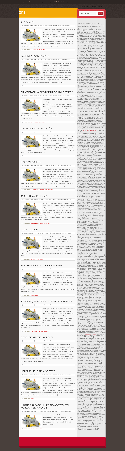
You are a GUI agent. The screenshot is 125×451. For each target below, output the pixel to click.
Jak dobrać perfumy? (34, 196)
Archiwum (32, 2)
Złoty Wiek (28, 22)
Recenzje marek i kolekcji (37, 338)
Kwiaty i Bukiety (31, 162)
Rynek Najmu (34, 295)
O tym (50, 2)
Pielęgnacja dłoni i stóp (36, 129)
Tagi (62, 2)
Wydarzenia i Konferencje (38, 49)
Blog (32, 156)
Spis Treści (56, 2)
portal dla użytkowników (89, 130)
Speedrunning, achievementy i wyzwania (42, 189)
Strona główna (23, 2)
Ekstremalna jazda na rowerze (41, 266)
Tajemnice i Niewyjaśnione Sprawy (40, 223)
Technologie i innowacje (38, 122)
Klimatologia (29, 230)
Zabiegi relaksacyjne (37, 259)
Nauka (32, 398)
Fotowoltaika (34, 364)
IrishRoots (34, 85)
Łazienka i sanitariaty (35, 56)
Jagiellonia (44, 2)
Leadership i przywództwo (38, 371)
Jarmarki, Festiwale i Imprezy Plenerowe (46, 302)
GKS (22, 12)
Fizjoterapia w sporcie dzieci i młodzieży (47, 92)
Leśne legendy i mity (36, 428)
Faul (38, 2)
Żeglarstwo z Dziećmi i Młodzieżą (40, 331)
